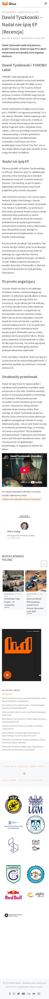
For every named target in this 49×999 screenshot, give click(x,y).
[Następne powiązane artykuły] (44, 564)
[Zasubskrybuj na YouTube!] (23, 993)
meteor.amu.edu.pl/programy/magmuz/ (21, 498)
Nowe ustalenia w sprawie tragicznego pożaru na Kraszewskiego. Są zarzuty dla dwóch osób (21, 734)
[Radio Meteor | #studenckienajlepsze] (9, 3)
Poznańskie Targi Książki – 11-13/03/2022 (12, 601)
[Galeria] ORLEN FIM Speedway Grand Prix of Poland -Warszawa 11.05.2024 (35, 605)
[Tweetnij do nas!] (18, 993)
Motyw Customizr (37, 987)
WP (14, 987)
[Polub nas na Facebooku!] (10, 993)
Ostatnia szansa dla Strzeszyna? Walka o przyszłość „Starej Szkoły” (22, 727)
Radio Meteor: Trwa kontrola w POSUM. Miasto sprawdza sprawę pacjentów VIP (24, 720)
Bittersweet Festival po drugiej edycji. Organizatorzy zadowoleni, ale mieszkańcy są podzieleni (22, 748)
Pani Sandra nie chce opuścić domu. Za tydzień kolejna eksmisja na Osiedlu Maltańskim (23, 706)
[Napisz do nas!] (39, 993)
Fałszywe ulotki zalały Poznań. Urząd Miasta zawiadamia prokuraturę (24, 713)
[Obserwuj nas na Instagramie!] (14, 993)
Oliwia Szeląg (13, 38)
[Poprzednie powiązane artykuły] (38, 564)
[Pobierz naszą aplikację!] (33, 993)
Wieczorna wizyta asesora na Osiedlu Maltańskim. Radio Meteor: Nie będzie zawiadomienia (24, 699)
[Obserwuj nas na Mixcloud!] (28, 993)
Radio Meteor (15, 983)
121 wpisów (13, 538)
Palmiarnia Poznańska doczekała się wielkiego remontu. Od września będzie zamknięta (23, 741)
